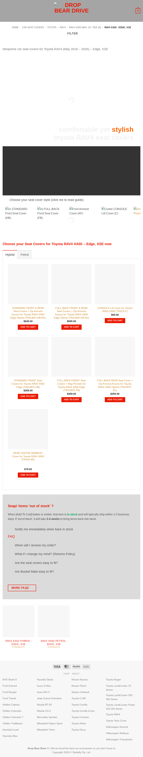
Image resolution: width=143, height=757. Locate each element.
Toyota (52, 27)
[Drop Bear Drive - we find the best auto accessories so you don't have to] (71, 11)
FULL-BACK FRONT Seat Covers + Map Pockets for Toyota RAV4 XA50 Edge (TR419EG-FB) (71, 385)
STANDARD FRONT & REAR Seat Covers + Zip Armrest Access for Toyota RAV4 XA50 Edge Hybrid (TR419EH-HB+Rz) (28, 313)
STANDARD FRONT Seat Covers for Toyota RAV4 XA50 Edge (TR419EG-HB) (28, 383)
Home (15, 27)
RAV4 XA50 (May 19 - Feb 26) (85, 27)
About (76, 674)
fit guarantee (120, 174)
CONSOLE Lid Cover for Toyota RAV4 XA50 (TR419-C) (114, 310)
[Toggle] (6, 200)
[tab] (10, 254)
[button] (5, 11)
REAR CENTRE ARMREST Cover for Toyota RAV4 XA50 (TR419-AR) (28, 456)
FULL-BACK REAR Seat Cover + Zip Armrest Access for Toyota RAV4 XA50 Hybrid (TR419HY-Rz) (115, 385)
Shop (66, 674)
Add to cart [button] (28, 327)
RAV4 (63, 27)
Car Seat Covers (33, 27)
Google (67, 178)
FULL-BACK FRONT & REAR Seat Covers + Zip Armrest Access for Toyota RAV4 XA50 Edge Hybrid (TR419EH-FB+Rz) (71, 313)
